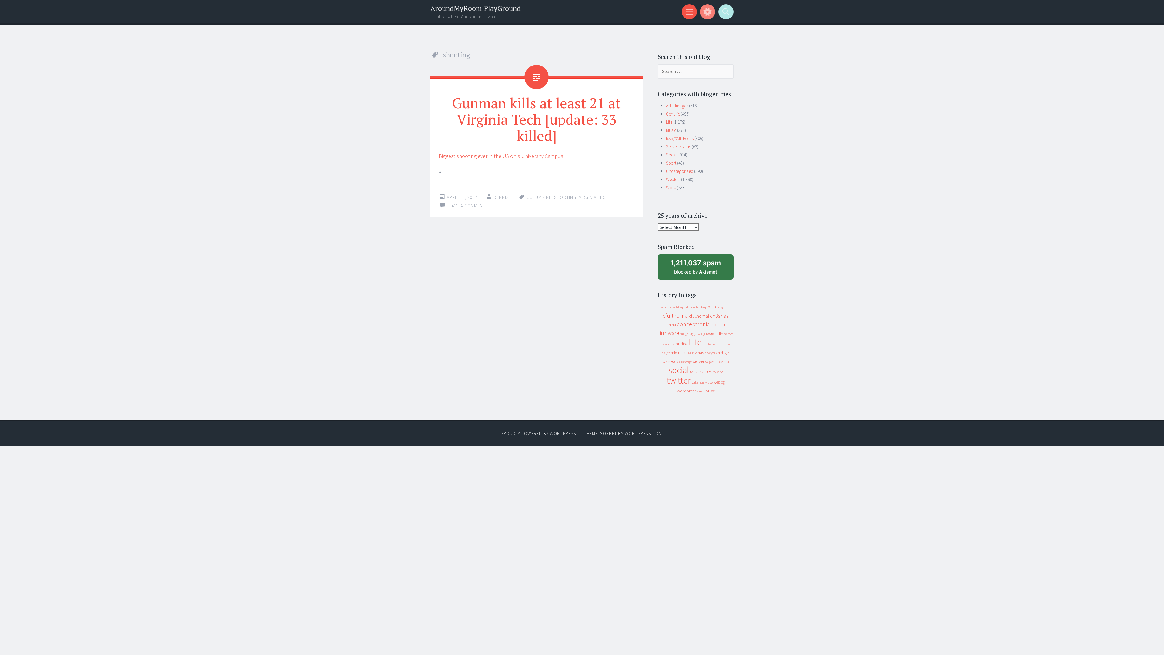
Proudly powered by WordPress (538, 433)
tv (691, 372)
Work (671, 187)
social (678, 370)
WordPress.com (643, 433)
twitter (679, 380)
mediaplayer (711, 344)
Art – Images (677, 106)
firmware (668, 333)
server (698, 361)
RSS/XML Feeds (680, 138)
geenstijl (699, 334)
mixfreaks (679, 352)
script (688, 362)
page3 (669, 361)
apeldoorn (687, 307)
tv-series (703, 371)
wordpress (686, 391)
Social (671, 155)
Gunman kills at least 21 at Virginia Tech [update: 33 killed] (536, 119)
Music (671, 130)
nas (701, 352)
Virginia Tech (594, 197)
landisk (681, 344)
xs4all (701, 391)
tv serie (718, 372)
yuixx (710, 391)
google (710, 334)
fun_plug (686, 334)
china (671, 325)
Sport (671, 163)
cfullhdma (675, 315)
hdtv (719, 333)
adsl (676, 307)
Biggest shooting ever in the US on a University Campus (501, 156)
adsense (666, 307)
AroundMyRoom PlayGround (475, 8)
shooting (565, 197)
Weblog (673, 179)
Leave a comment (466, 206)
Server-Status (678, 146)
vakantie (698, 382)
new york (711, 353)
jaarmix (668, 344)
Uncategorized (679, 171)
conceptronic (693, 324)
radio (680, 362)
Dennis (501, 197)
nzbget (724, 352)
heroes (728, 333)
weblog (719, 382)
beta (712, 307)
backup (701, 307)
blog (720, 307)
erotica (718, 324)
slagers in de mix (717, 361)
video (709, 383)
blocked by (701, 269)
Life (669, 122)
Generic (673, 114)
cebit (727, 307)
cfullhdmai (699, 316)
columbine (539, 197)
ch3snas (719, 315)
